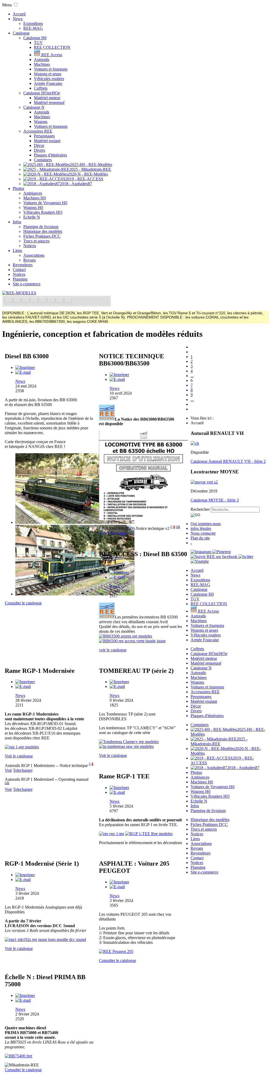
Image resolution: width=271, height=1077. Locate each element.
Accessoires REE (37, 131)
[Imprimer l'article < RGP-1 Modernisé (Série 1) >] (25, 875)
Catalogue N (33, 107)
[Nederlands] (60, 300)
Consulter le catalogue (23, 603)
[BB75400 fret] (18, 1056)
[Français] (9, 300)
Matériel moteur (47, 97)
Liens (17, 250)
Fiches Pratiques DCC (42, 236)
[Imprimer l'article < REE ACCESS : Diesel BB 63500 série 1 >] (119, 572)
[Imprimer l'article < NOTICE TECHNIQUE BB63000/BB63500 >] (119, 374)
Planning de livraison (40, 226)
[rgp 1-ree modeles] (22, 747)
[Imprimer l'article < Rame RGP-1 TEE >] (119, 787)
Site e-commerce (26, 284)
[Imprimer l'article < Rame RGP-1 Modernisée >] (25, 681)
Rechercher (200, 509)
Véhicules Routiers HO (42, 212)
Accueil (19, 14)
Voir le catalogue (19, 756)
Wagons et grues (47, 74)
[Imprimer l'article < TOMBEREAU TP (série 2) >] (119, 681)
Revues (29, 260)
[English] (18, 300)
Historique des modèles (42, 231)
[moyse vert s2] (204, 482)
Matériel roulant (47, 140)
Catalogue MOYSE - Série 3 (215, 500)
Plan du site (200, 538)
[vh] (195, 443)
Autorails (41, 59)
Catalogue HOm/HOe (41, 93)
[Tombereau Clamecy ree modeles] (129, 741)
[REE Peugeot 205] (116, 951)
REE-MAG (33, 28)
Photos (18, 188)
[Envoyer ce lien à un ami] (23, 372)
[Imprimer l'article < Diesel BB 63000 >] (25, 367)
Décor (39, 145)
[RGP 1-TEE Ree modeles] (149, 833)
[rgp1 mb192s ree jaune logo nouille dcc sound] (45, 939)
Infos (17, 222)
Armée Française (48, 83)
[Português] (52, 300)
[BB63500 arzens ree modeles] (125, 636)
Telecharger (117, 533)
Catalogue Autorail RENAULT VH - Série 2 (228, 461)
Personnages (44, 136)
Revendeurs (23, 265)
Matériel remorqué (49, 102)
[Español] (43, 300)
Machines (42, 64)
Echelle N (31, 217)
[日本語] (68, 300)
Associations (33, 255)
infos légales (201, 528)
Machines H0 (34, 198)
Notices (29, 245)
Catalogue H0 (35, 38)
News (17, 18)
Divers (39, 150)
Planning (20, 279)
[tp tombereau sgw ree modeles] (126, 746)
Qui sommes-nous (206, 523)
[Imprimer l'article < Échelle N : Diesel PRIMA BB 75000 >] (25, 995)
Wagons (40, 121)
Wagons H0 (33, 207)
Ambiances (32, 193)
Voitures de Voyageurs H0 (45, 202)
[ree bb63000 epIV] (74, 594)
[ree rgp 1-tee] (111, 833)
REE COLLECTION (52, 47)
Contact (19, 269)
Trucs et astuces (36, 241)
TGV (38, 42)
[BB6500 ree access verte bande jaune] (132, 641)
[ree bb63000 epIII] (74, 522)
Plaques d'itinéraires (50, 155)
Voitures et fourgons (50, 69)
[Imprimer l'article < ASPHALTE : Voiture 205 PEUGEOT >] (119, 882)
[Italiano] (35, 300)
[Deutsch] (26, 300)
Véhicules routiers (49, 78)
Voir (102, 533)
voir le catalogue (113, 650)
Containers (43, 160)
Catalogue (21, 33)
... (192, 375)
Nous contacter (203, 533)
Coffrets (40, 88)
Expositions (33, 23)
